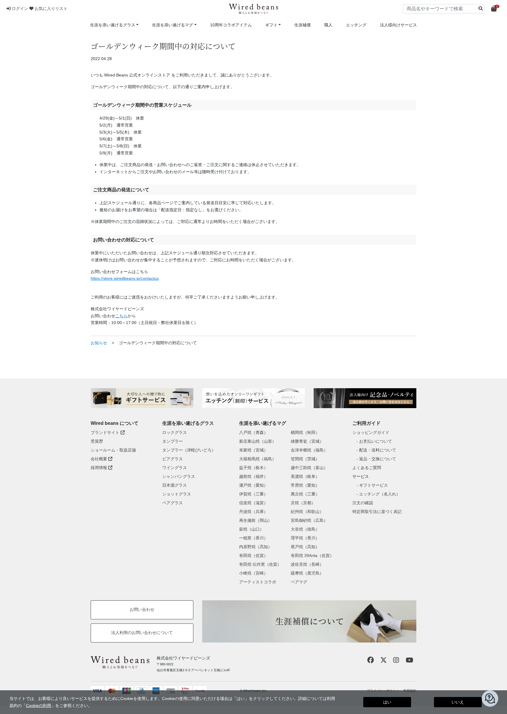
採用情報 (99, 467)
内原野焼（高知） (255, 546)
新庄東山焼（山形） (257, 441)
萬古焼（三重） (305, 494)
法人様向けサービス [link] (398, 25)
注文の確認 (362, 502)
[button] (17, 8)
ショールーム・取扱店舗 (113, 450)
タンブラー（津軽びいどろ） (189, 450)
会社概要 (99, 458)
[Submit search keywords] (481, 8)
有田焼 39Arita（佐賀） (312, 555)
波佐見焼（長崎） (307, 564)
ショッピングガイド (370, 432)
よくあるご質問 (366, 467)
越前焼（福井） (253, 476)
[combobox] (444, 8)
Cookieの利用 (38, 705)
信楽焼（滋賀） (253, 502)
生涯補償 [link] (302, 25)
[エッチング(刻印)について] (253, 398)
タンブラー (172, 441)
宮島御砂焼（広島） (309, 520)
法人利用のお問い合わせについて (142, 632)
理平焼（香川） (305, 538)
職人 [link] (328, 25)
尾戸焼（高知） (305, 546)
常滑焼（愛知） (305, 485)
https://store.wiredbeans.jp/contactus (125, 278)
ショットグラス (176, 494)
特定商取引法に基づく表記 (377, 511)
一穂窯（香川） (253, 538)
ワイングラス (174, 467)
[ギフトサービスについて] (142, 398)
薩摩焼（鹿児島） (307, 573)
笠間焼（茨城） (305, 458)
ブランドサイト (106, 432)
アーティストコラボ (257, 582)
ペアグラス (172, 502)
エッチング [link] (356, 25)
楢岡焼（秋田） (305, 432)
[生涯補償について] (309, 621)
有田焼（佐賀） (253, 555)
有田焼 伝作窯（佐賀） (260, 564)
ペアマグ (299, 582)
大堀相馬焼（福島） (257, 458)
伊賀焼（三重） (253, 494)
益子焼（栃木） (253, 467)
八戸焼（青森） (253, 432)
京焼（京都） (303, 502)
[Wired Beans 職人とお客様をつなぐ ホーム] (253, 9)
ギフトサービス (373, 485)
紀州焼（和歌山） (307, 511)
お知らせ (99, 342)
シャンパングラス (178, 476)
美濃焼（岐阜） (305, 476)
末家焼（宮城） (253, 450)
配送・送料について (377, 450)
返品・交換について (377, 458)
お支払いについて (375, 441)
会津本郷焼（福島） (309, 450)
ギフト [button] (271, 25)
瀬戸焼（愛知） (253, 485)
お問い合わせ (142, 609)
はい (387, 702)
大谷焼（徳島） (305, 529)
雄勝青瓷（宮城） (307, 441)
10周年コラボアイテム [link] (231, 25)
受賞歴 (97, 441)
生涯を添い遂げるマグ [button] (172, 25)
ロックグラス (174, 432)
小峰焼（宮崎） (253, 573)
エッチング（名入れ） (379, 494)
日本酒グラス (174, 485)
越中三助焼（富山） (309, 467)
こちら (121, 315)
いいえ (458, 702)
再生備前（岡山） (255, 520)
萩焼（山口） (251, 529)
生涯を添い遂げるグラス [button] (112, 25)
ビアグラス (172, 458)
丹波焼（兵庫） (253, 511)
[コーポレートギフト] (365, 398)
